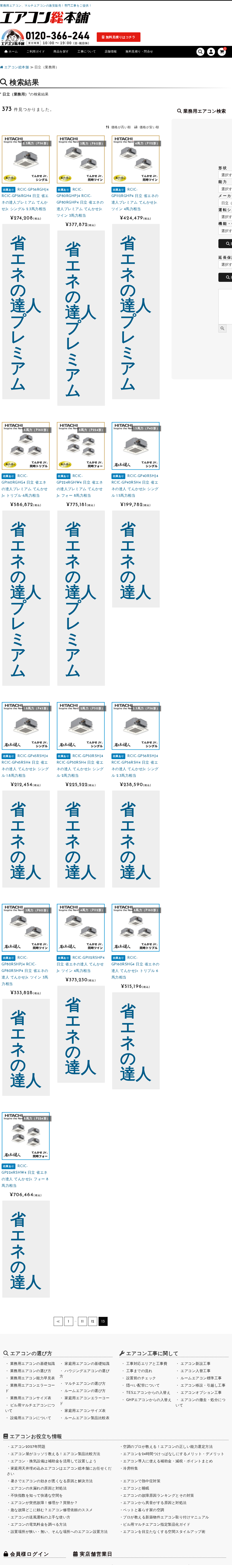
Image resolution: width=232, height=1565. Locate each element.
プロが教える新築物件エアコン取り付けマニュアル (166, 1517)
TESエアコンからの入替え (148, 1393)
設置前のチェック (141, 1378)
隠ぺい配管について (143, 1385)
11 (82, 1321)
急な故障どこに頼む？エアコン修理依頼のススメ (52, 1510)
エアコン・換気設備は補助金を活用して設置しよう (54, 1461)
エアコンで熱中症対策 (141, 1481)
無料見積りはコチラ (120, 37)
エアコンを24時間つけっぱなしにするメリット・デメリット (173, 1454)
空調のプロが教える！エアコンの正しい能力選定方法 (168, 1447)
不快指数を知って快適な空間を (37, 1496)
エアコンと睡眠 (136, 1488)
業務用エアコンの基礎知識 (32, 1364)
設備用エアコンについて (30, 1418)
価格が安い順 (149, 127)
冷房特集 (130, 1468)
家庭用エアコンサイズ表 (85, 1411)
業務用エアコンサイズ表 (30, 1398)
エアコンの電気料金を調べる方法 (39, 1525)
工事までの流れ (139, 1371)
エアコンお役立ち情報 (36, 1436)
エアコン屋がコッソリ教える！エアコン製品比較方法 (55, 1454)
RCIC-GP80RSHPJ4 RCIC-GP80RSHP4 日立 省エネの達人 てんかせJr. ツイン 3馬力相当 (25, 971)
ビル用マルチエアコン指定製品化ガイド (156, 1525)
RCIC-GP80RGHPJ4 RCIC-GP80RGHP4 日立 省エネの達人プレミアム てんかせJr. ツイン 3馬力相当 (80, 203)
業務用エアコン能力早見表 (32, 1378)
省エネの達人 (136, 562)
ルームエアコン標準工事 (201, 1378)
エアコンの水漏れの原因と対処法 (39, 1488)
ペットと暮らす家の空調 (143, 1510)
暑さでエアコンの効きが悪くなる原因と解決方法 (52, 1481)
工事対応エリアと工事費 (146, 1364)
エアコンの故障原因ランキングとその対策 (158, 1496)
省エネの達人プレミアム (26, 315)
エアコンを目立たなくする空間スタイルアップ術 (164, 1532)
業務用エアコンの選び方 (30, 1371)
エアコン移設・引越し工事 (203, 1385)
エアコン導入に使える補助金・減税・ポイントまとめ (168, 1461)
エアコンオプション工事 (201, 1393)
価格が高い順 (121, 127)
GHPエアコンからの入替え (149, 1400)
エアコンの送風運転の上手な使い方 (40, 1517)
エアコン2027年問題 (28, 1447)
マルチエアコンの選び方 (85, 1384)
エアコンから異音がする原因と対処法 (155, 1503)
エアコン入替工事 (195, 1371)
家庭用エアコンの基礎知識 (87, 1364)
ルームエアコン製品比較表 (87, 1418)
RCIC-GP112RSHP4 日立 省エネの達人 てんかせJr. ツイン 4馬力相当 (81, 964)
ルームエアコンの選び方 (85, 1391)
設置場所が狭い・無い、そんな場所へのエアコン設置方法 (59, 1532)
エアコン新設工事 (195, 1364)
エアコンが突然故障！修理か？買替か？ (44, 1503)
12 (92, 1321)
